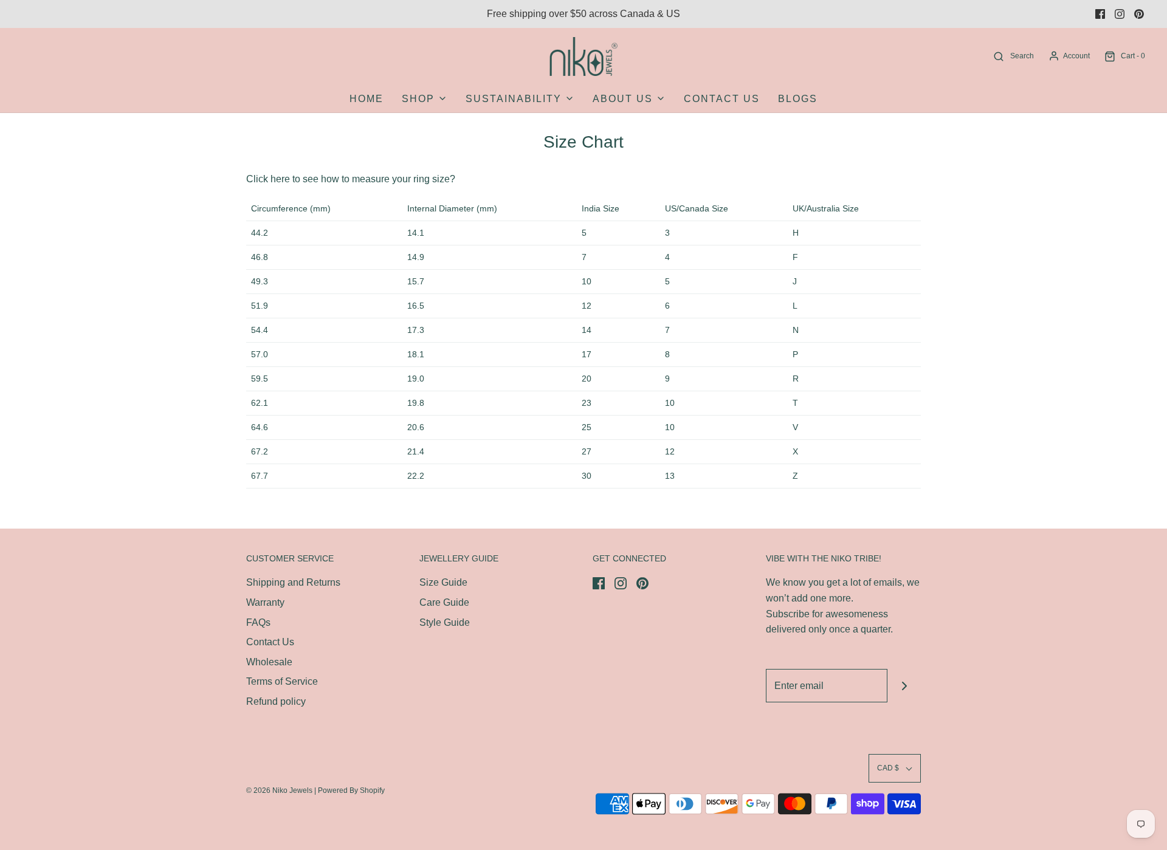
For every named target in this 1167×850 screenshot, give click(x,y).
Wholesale (269, 662)
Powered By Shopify (351, 790)
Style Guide (444, 622)
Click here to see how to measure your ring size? (350, 179)
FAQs (258, 622)
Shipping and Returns (293, 582)
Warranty (265, 602)
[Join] (904, 685)
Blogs (798, 99)
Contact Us (722, 99)
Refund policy (276, 701)
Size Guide (443, 582)
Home (366, 99)
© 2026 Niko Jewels (279, 790)
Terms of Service (282, 681)
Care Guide (444, 602)
